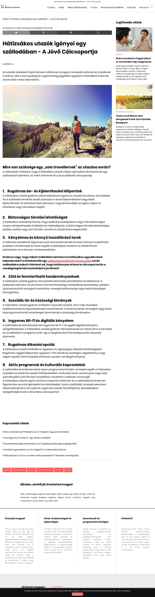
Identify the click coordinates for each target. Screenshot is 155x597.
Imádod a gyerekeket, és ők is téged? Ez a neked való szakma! (35, 449)
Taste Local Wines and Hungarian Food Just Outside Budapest (133, 119)
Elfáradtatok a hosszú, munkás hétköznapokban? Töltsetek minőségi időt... (41, 455)
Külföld (31, 470)
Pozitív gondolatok (44, 470)
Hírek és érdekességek (77, 7)
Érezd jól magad (19, 470)
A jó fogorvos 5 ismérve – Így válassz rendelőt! (27, 437)
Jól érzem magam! (33, 587)
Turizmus (59, 470)
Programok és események (112, 7)
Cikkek (61, 7)
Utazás (93, 7)
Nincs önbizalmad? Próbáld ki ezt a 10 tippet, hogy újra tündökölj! (36, 431)
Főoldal (51, 7)
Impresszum (57, 586)
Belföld (7, 470)
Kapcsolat (144, 7)
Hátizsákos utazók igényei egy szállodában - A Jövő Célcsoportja (38, 19)
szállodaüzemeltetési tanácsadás (69, 261)
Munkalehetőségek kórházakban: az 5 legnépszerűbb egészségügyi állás (40, 443)
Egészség (131, 7)
